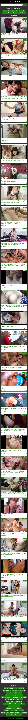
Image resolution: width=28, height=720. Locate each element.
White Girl (23, 12)
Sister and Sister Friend (14, 706)
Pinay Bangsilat (7, 690)
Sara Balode (22, 703)
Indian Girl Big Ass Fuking (18, 690)
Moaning (10, 12)
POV (17, 11)
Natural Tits (11, 11)
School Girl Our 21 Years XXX (14, 692)
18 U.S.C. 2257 (20, 718)
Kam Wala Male (5, 712)
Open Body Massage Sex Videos (14, 695)
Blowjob (5, 11)
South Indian (19, 699)
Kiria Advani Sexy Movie (10, 688)
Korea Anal (21, 688)
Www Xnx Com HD (7, 697)
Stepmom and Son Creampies (14, 708)
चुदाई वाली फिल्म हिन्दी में (10, 699)
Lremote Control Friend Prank (14, 715)
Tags (9, 718)
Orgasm (4, 12)
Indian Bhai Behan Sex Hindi (10, 703)
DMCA (13, 718)
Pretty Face (16, 12)
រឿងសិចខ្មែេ (21, 710)
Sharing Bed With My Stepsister (18, 712)
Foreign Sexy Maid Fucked (19, 697)
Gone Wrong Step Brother (10, 710)
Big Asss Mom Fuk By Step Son (14, 701)
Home (5, 718)
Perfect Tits (22, 11)
